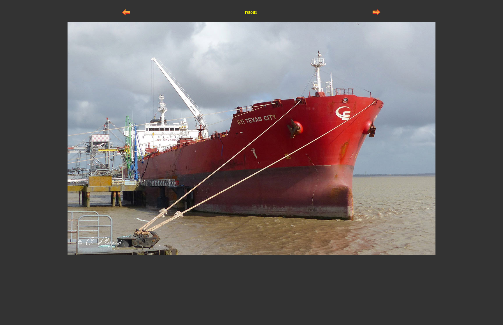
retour (251, 12)
